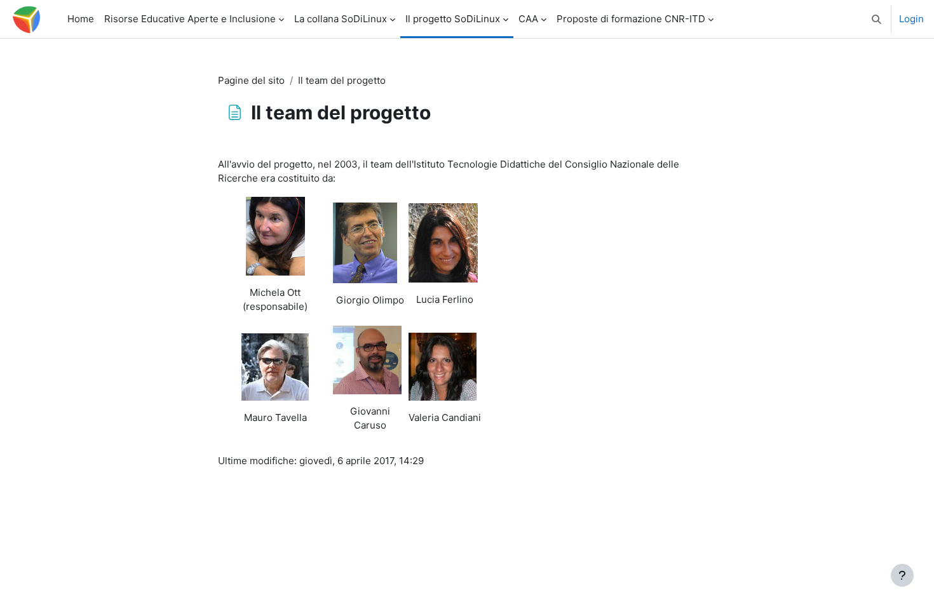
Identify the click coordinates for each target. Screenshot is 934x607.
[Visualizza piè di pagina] (902, 575)
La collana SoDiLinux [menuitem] (340, 19)
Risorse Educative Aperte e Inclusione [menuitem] (190, 19)
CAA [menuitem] (528, 19)
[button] (876, 19)
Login (911, 19)
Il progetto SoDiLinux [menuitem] (452, 19)
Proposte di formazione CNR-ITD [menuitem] (631, 19)
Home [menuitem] (80, 19)
